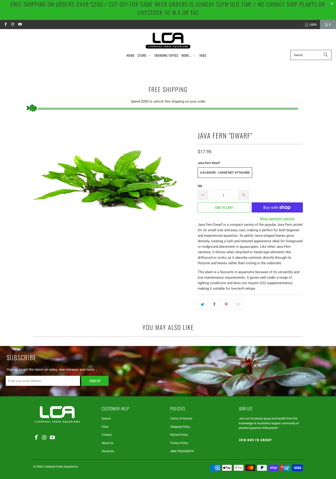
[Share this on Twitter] (203, 304)
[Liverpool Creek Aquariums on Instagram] (12, 24)
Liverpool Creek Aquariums (60, 466)
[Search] (325, 55)
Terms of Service (181, 418)
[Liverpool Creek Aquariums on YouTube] (20, 24)
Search (106, 418)
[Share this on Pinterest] (226, 304)
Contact (107, 434)
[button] (144, 55)
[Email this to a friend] (238, 304)
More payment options (277, 219)
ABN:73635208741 (182, 451)
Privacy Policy (179, 443)
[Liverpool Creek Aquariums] (168, 40)
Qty (200, 186)
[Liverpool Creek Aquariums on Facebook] (5, 24)
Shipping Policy (180, 426)
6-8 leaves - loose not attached (225, 172)
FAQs (105, 426)
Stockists (108, 451)
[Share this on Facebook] (214, 304)
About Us (107, 443)
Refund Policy (179, 434)
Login (313, 24)
